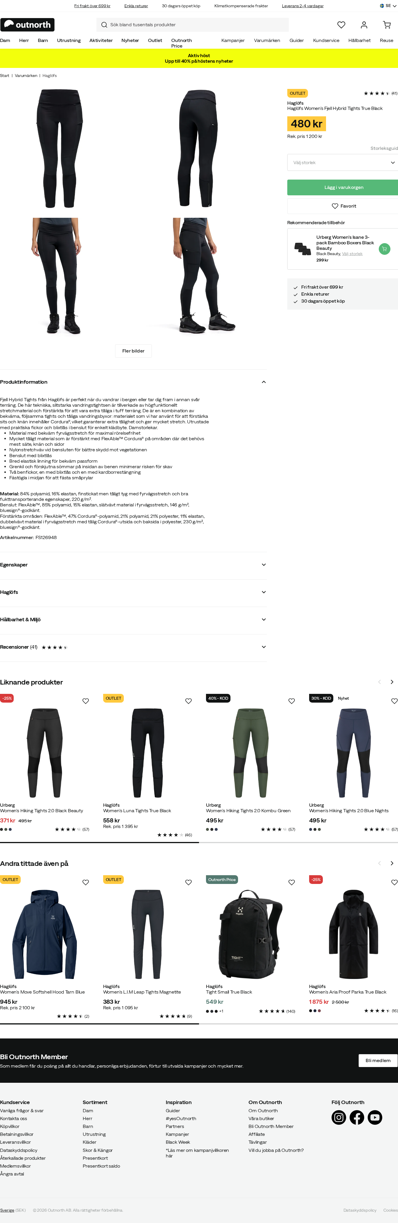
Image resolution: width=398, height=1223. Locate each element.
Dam (5, 40)
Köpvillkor (9, 1126)
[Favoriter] (341, 25)
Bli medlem (378, 1060)
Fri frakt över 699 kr (92, 5)
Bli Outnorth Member (271, 1126)
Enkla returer (136, 5)
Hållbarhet (359, 40)
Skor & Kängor (98, 1150)
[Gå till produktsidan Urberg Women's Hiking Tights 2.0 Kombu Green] (250, 753)
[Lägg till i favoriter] (86, 701)
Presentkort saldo (101, 1165)
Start (4, 75)
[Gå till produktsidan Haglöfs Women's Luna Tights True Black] (147, 753)
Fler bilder (133, 350)
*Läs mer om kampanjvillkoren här (197, 1152)
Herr (24, 40)
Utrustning (69, 40)
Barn (43, 40)
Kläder (89, 1142)
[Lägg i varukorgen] (384, 249)
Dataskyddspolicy (18, 1150)
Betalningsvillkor (17, 1134)
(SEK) (13, 1210)
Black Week (178, 1142)
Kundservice (326, 40)
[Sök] (102, 24)
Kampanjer (233, 40)
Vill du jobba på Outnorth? (276, 1150)
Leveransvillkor (15, 1142)
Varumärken (267, 40)
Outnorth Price (181, 43)
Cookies (390, 1210)
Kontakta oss (13, 1118)
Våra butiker (261, 1118)
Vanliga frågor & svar (22, 1110)
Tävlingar (258, 1142)
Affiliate (257, 1134)
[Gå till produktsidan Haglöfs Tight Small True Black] (250, 934)
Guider (297, 40)
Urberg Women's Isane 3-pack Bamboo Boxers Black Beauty (345, 242)
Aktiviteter (101, 40)
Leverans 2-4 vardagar (303, 5)
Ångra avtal (12, 1174)
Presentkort (95, 1158)
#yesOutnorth (181, 1118)
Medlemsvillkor (15, 1165)
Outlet (155, 40)
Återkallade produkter (23, 1158)
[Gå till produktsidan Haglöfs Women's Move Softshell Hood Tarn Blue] (44, 934)
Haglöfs (50, 75)
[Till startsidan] (27, 24)
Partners (175, 1126)
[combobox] (192, 25)
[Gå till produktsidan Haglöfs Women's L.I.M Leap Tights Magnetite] (147, 934)
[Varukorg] (387, 25)
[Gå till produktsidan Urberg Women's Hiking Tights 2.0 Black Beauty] (44, 753)
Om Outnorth (263, 1110)
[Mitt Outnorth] (364, 25)
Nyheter (130, 40)
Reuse (386, 40)
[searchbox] (198, 25)
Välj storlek (352, 253)
